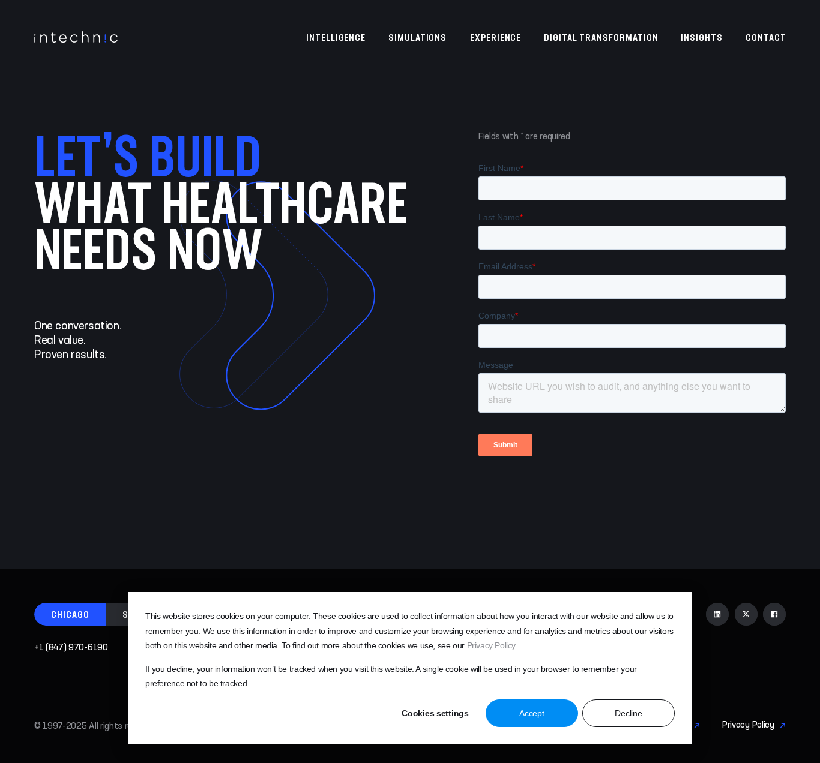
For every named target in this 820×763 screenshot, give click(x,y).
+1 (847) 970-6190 (71, 648)
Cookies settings (435, 713)
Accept (531, 713)
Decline (628, 713)
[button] (70, 614)
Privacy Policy (491, 645)
